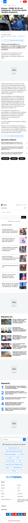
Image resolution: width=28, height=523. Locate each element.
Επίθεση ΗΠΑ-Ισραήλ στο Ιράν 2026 (14, 451)
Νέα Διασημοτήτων (17, 467)
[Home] (1, 5)
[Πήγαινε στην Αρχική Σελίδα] (5, 1)
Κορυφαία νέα (7, 317)
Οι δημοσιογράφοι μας (6, 499)
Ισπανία (10, 457)
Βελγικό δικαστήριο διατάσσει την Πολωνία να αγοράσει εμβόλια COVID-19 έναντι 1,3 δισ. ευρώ (12, 143)
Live (25, 1)
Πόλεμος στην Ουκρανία (10, 454)
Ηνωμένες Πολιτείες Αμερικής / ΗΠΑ (14, 464)
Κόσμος (9, 5)
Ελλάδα (22, 454)
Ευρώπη (3, 485)
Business (3, 488)
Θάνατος (14, 471)
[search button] (24, 439)
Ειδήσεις (5, 5)
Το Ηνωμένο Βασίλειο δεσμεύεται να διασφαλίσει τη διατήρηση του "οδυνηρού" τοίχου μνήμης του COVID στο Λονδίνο (12, 148)
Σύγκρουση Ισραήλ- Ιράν (14, 448)
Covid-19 (14, 158)
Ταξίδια (2, 493)
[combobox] (14, 439)
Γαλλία (18, 457)
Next (2, 490)
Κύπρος (14, 5)
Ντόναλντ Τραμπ (11, 461)
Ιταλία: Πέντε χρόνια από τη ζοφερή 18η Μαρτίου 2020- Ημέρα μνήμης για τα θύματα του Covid (12, 153)
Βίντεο (2, 496)
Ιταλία (19, 461)
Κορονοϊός (5, 158)
